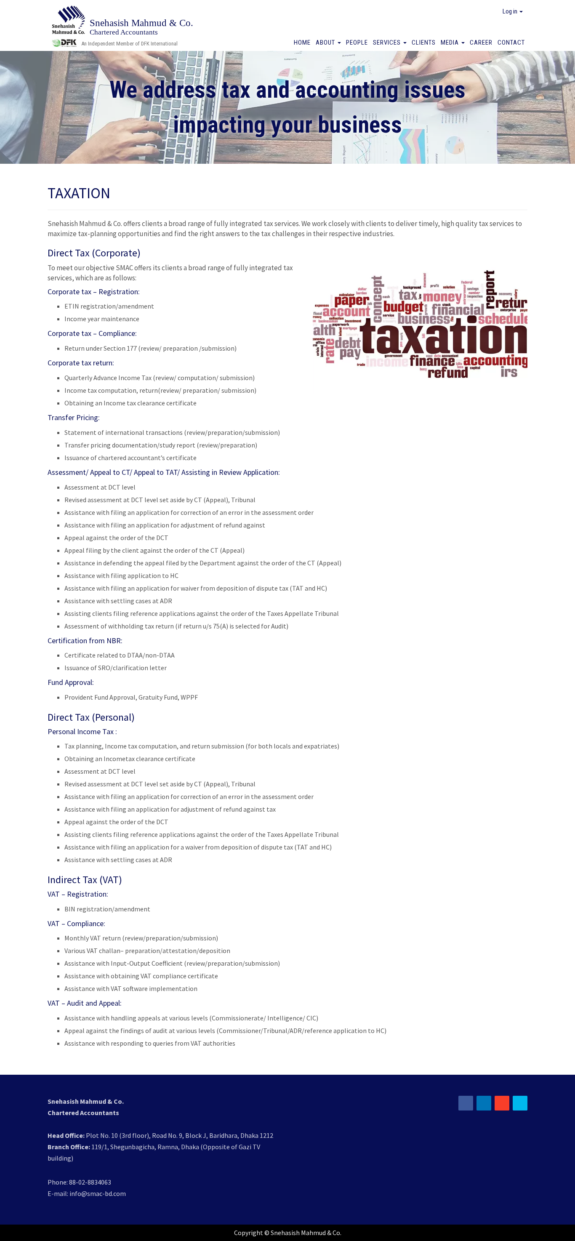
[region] (287, 107)
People (357, 42)
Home (302, 42)
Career (481, 42)
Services (387, 42)
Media (451, 42)
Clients (424, 42)
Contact (511, 42)
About (326, 42)
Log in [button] (511, 11)
